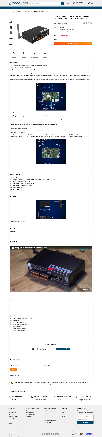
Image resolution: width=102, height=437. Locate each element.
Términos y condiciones (30, 412)
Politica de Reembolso (14, 375)
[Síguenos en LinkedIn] (56, 434)
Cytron (55, 21)
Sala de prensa (29, 416)
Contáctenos (10, 423)
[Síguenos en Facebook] (42, 434)
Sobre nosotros (29, 410)
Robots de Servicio (22, 8)
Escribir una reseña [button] (63, 348)
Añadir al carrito (72, 43)
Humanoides (32, 8)
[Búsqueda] (62, 3)
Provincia (48, 362)
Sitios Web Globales (11, 431)
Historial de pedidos (12, 412)
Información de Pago (12, 421)
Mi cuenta (75, 3)
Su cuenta (10, 410)
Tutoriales (63, 416)
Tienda (14, 8)
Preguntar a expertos (34, 57)
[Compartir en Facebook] (84, 23)
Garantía (10, 419)
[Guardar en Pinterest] (86, 23)
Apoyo (53, 8)
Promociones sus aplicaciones (50, 420)
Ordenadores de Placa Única (27, 11)
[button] (11, 46)
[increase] (67, 39)
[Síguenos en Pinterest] (49, 434)
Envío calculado (62, 31)
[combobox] (46, 3)
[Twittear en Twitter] (88, 23)
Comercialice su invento (48, 422)
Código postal (85, 362)
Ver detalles (14, 57)
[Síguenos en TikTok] (53, 434)
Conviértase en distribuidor (49, 416)
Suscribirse (85, 422)
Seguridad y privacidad (30, 414)
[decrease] (60, 39)
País (11, 362)
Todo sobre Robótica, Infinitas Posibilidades (15, 436)
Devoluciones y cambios (13, 416)
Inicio (9, 11)
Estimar (13, 369)
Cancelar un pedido (12, 418)
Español (23, 431)
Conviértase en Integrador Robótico (49, 411)
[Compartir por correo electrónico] (91, 23)
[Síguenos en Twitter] (45, 434)
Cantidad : (56, 39)
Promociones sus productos (49, 418)
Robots (13, 11)
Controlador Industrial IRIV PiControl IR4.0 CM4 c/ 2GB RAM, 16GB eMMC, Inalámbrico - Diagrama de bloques (32, 233)
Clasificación (64, 418)
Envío (9, 414)
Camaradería (40, 8)
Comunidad (48, 8)
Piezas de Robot (18, 11)
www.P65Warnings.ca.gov (49, 384)
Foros (63, 410)
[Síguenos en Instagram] (47, 434)
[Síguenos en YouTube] (51, 434)
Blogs (63, 412)
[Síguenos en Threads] (58, 434)
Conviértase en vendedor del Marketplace (49, 414)
